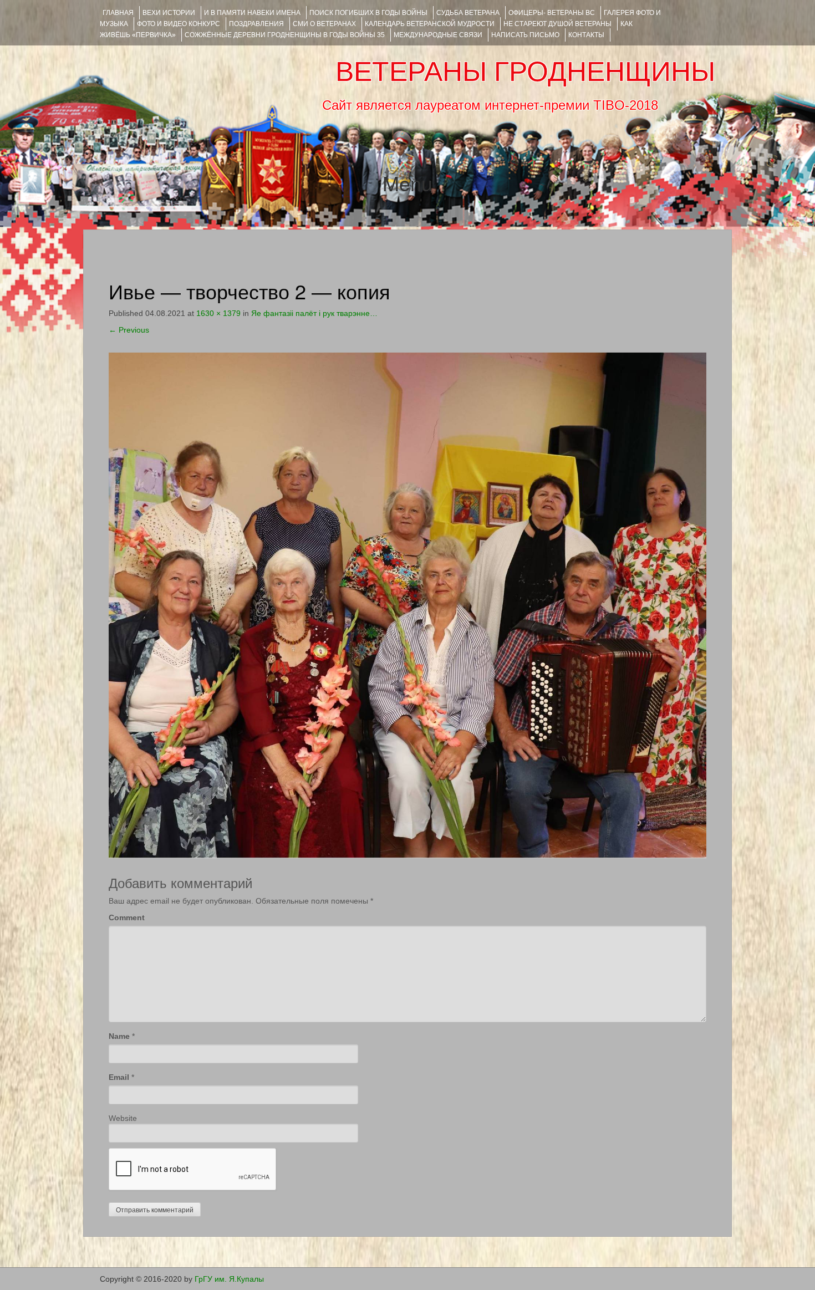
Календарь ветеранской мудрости (430, 24)
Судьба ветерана (468, 13)
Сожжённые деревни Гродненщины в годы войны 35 (285, 35)
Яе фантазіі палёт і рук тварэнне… (314, 313)
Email (119, 1077)
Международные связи (438, 35)
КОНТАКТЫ (586, 35)
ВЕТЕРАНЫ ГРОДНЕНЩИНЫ (525, 71)
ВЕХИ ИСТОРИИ (168, 13)
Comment (127, 917)
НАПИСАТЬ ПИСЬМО (525, 35)
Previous (129, 329)
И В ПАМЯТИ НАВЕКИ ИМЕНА (252, 13)
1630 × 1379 (218, 313)
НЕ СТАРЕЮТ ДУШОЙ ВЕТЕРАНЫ (557, 24)
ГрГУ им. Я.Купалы (229, 1278)
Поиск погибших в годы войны (368, 13)
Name (119, 1036)
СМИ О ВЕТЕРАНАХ (324, 24)
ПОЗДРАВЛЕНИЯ (256, 24)
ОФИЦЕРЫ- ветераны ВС (551, 13)
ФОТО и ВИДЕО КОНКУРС (178, 24)
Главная (118, 13)
